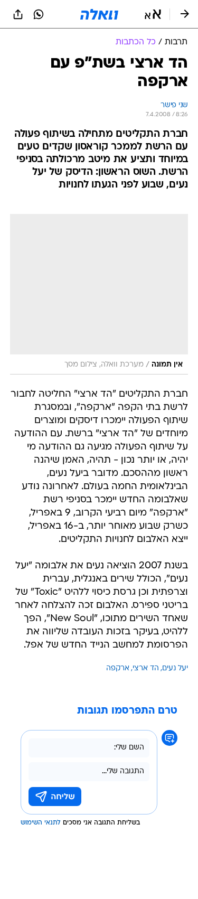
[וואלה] (99, 14)
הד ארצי (146, 668)
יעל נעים (175, 668)
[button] (153, 14)
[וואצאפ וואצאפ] (38, 14)
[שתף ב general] (18, 14)
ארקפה (117, 668)
